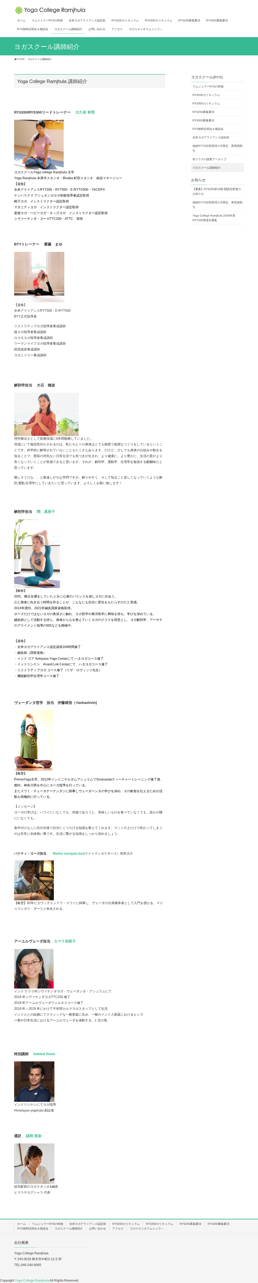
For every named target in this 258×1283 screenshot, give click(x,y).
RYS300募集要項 (203, 120)
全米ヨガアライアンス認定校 (210, 137)
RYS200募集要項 (203, 112)
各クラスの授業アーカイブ (209, 159)
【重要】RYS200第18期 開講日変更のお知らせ (216, 191)
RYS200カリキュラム (206, 95)
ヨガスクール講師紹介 (206, 167)
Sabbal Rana (43, 1054)
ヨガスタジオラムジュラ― (147, 1228)
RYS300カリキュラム (206, 103)
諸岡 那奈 (33, 1136)
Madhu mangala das (68, 853)
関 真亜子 (45, 512)
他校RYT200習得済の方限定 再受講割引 (217, 148)
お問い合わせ (97, 1228)
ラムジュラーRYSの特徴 (208, 86)
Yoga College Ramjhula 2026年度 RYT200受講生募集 (213, 218)
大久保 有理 (83, 112)
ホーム (21, 1223)
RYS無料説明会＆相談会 (208, 128)
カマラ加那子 (65, 941)
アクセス (118, 1228)
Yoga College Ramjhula (32, 1280)
